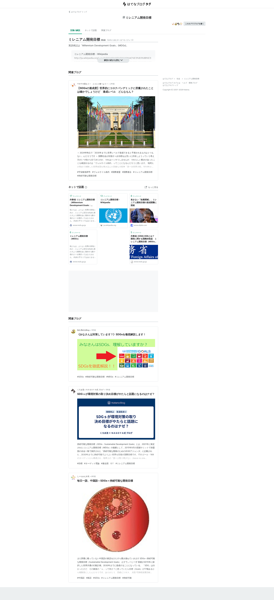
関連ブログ (106, 30)
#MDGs (109, 376)
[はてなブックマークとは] (86, 186)
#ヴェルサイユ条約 (100, 172)
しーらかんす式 (83, 476)
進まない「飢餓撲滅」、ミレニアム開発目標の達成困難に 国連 (144, 202)
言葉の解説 (75, 30)
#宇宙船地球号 (83, 172)
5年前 (93, 330)
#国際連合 (126, 172)
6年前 (93, 476)
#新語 (88, 578)
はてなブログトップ (170, 85)
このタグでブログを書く (194, 24)
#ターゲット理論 (91, 463)
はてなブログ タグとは (171, 83)
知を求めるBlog (83, 330)
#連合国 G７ (107, 463)
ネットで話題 (91, 30)
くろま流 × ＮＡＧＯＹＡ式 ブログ (90, 390)
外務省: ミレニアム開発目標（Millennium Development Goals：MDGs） (82, 202)
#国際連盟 (115, 172)
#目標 (79, 463)
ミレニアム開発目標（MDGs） (79, 237)
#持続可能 (127, 578)
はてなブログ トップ (79, 12)
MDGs (122, 45)
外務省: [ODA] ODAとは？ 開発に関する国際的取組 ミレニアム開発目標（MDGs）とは (144, 239)
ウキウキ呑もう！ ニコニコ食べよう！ (92, 84)
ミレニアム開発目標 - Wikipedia (110, 201)
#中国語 (80, 578)
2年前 (112, 84)
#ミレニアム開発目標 (142, 172)
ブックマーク (75, 195)
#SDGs (80, 376)
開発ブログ (193, 83)
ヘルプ (184, 83)
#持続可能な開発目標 (86, 175)
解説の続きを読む (112, 60)
